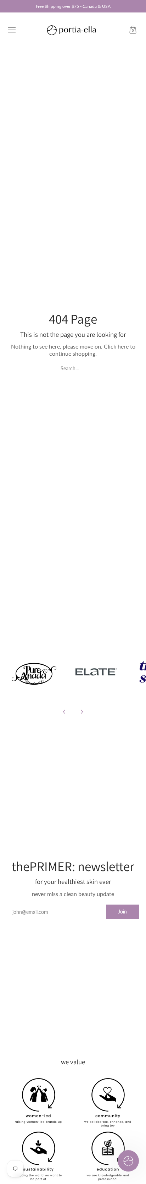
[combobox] (73, 368)
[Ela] (95, 672)
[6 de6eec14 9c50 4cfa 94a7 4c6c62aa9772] (34, 672)
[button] (133, 29)
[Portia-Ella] (71, 30)
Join (122, 911)
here (123, 346)
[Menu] (11, 29)
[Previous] (64, 712)
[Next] (81, 712)
